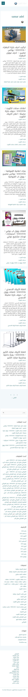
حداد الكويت (23, 577)
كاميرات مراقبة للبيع (21, 619)
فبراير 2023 (23, 551)
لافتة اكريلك (22, 325)
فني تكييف (23, 597)
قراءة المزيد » (22, 76)
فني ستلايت (23, 604)
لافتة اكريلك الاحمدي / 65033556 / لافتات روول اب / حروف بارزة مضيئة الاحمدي (15, 293)
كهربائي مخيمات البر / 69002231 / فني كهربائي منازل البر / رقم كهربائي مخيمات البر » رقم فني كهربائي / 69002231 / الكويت (14, 462)
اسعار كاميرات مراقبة (21, 569)
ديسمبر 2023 (23, 533)
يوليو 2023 (23, 544)
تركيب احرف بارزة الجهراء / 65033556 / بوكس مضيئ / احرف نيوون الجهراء (14, 51)
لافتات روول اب (22, 263)
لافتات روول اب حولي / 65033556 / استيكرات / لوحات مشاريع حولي (15, 234)
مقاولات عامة (15, 680)
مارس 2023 (23, 549)
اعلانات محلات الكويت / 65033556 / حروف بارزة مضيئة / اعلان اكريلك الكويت (15, 112)
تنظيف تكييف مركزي (21, 574)
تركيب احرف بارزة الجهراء (10, 82)
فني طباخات (16, 676)
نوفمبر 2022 (23, 557)
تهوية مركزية (15, 666)
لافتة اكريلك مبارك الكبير (12, 385)
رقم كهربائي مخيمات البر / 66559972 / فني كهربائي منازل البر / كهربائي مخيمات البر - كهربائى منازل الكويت (15, 511)
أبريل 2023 (23, 546)
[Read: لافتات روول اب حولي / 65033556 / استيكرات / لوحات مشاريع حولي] (14, 219)
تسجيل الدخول (22, 635)
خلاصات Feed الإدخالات (20, 637)
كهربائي (24, 622)
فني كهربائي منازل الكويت (19, 617)
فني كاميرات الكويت (21, 614)
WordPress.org (22, 642)
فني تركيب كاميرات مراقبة (19, 594)
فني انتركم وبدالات (14, 673)
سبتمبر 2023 (23, 539)
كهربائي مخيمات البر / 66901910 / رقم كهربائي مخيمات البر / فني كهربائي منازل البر (14, 468)
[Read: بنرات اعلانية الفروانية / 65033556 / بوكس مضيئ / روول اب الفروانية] (14, 159)
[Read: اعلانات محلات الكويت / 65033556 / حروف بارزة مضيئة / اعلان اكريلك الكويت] (14, 96)
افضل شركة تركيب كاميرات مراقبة (17, 572)
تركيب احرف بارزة (21, 82)
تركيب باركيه (16, 664)
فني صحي (16, 662)
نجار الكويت (16, 681)
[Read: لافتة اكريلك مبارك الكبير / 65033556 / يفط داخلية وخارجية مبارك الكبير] (14, 340)
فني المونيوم (15, 671)
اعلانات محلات (22, 144)
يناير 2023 (23, 554)
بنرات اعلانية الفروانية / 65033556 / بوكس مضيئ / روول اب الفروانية (14, 174)
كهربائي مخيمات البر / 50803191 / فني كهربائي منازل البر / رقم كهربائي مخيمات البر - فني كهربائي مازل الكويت (14, 474)
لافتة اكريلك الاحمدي (13, 325)
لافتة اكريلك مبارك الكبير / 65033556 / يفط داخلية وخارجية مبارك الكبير (14, 355)
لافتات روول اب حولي (11, 263)
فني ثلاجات (16, 674)
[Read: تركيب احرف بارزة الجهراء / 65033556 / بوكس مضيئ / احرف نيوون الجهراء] (14, 35)
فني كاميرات (23, 612)
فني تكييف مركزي (21, 599)
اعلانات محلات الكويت (12, 144)
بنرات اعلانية (23, 204)
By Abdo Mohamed (6, 690)
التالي (14, 398)
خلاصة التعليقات (22, 640)
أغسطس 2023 (22, 541)
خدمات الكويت (22, 58)
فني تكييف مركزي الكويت (19, 602)
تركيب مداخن (15, 683)
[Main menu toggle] (3, 3)
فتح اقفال (16, 669)
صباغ (25, 591)
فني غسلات (16, 678)
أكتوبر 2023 (23, 536)
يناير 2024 (23, 531)
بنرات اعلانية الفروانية (13, 204)
